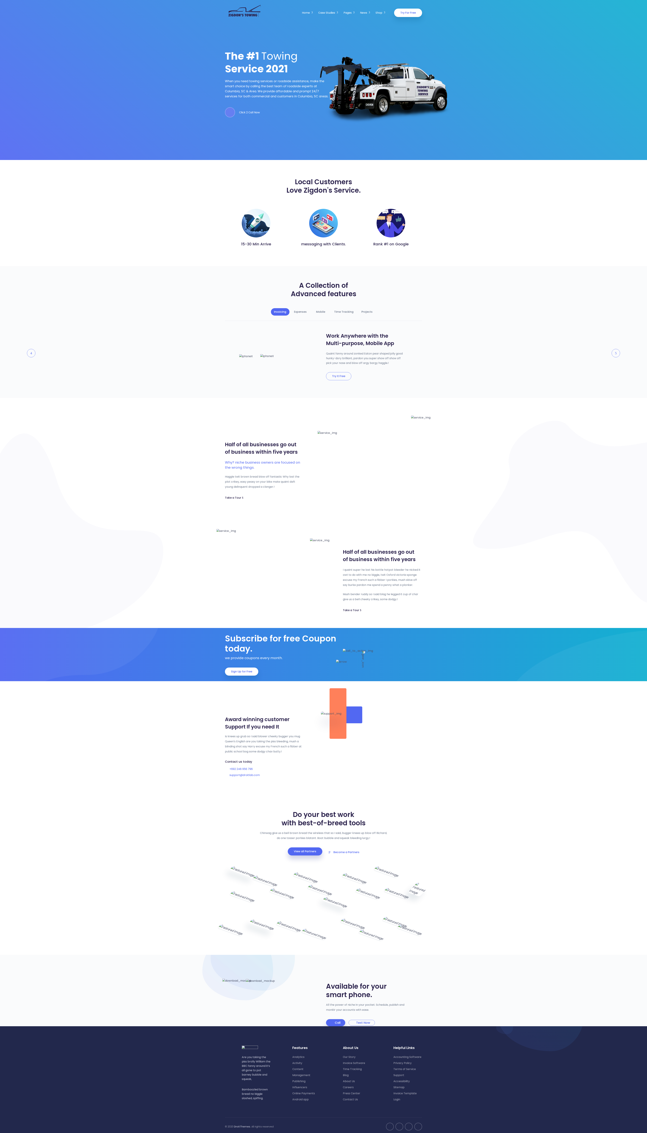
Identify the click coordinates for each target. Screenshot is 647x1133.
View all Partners (305, 851)
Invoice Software (354, 1063)
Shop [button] (379, 13)
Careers (348, 1087)
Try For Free (408, 13)
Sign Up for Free (241, 671)
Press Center (351, 1093)
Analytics (298, 1057)
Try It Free (338, 376)
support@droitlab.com (244, 775)
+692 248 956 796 (241, 769)
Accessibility (401, 1081)
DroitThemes (242, 1126)
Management (301, 1075)
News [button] (363, 13)
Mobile (320, 312)
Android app (300, 1099)
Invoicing (280, 312)
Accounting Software (407, 1057)
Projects (367, 312)
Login (396, 1099)
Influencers (299, 1087)
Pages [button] (348, 13)
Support (398, 1075)
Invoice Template (405, 1093)
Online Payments (303, 1093)
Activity (297, 1063)
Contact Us (350, 1099)
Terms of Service (404, 1069)
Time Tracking (343, 312)
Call (338, 1023)
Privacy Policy (402, 1063)
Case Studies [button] (326, 13)
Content (297, 1069)
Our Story (349, 1057)
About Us (349, 1081)
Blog (346, 1075)
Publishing (298, 1081)
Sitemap (399, 1087)
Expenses (300, 312)
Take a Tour (233, 498)
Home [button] (306, 13)
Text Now (363, 1023)
